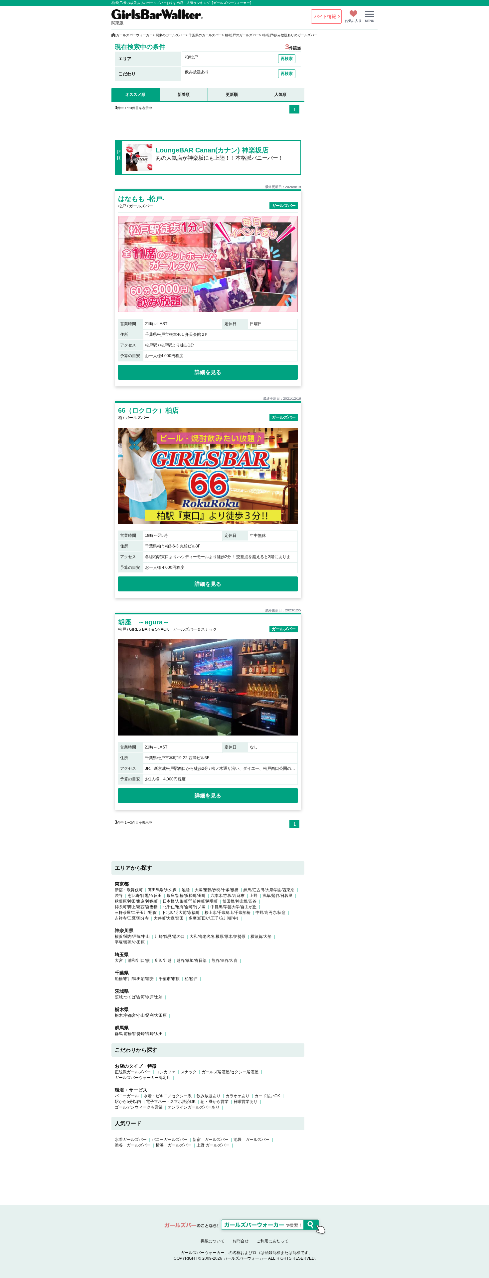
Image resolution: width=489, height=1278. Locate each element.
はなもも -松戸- (141, 198)
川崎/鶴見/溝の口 (170, 936)
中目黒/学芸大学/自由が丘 (233, 907)
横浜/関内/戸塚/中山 (132, 936)
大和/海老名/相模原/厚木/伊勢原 (217, 936)
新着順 (184, 94)
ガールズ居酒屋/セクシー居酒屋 (230, 1072)
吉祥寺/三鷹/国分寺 (132, 918)
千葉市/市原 (169, 978)
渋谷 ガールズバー (133, 1145)
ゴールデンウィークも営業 (139, 1107)
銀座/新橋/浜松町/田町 (186, 895)
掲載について (213, 1241)
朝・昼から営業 (215, 1101)
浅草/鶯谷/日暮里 (277, 895)
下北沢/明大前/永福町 (181, 912)
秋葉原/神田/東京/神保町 (136, 901)
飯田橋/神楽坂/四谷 (239, 901)
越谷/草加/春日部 (192, 960)
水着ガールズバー (131, 1139)
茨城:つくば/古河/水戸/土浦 (139, 997)
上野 (253, 895)
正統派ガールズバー (133, 1072)
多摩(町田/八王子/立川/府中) (213, 918)
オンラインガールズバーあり (194, 1107)
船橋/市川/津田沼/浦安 (134, 978)
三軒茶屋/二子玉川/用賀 (136, 912)
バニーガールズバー (170, 1139)
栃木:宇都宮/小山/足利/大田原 (141, 1015)
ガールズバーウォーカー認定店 (143, 1077)
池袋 (186, 890)
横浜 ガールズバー (174, 1145)
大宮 (119, 960)
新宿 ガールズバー (211, 1139)
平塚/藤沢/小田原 (130, 942)
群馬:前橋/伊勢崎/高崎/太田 (139, 1033)
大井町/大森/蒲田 (169, 918)
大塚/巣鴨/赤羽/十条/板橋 (217, 890)
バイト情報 (325, 16)
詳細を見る (208, 372)
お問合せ (240, 1241)
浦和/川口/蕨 (139, 960)
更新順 (232, 94)
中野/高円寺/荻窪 (270, 912)
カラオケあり (237, 1096)
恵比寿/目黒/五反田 (145, 895)
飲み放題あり (209, 1096)
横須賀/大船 (260, 936)
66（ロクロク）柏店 (148, 410)
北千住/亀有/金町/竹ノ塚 (184, 907)
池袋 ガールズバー (251, 1139)
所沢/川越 (163, 960)
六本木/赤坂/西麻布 (227, 895)
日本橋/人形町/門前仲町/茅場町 (190, 901)
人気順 (280, 94)
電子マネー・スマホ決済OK (171, 1101)
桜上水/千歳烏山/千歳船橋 (227, 912)
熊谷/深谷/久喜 (225, 960)
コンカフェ (166, 1072)
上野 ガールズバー (213, 1145)
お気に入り (353, 21)
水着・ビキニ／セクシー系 (168, 1096)
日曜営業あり (245, 1101)
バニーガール (127, 1096)
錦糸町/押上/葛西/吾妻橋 (136, 907)
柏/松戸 (191, 978)
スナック (189, 1072)
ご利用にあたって (272, 1241)
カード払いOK (267, 1096)
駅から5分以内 (128, 1101)
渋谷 (119, 895)
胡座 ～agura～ (143, 622)
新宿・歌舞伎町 (129, 890)
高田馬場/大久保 (162, 890)
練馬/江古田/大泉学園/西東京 (269, 890)
